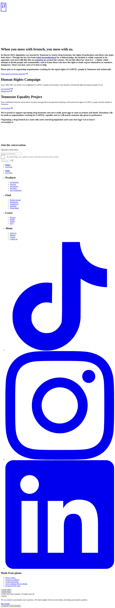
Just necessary (15, 606)
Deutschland (14, 208)
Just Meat (13, 188)
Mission (12, 235)
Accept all (5, 606)
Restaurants (14, 202)
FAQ (11, 223)
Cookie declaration (12, 582)
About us (13, 233)
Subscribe (5, 161)
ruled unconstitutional (46, 57)
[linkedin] (59, 568)
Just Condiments (16, 190)
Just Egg (13, 184)
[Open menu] (2, 2)
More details (5, 604)
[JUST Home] (57, 7)
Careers (12, 237)
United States (6, 592)
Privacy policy (10, 578)
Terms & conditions (12, 580)
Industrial (13, 206)
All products (14, 182)
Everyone (8, 167)
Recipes (12, 217)
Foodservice (14, 204)
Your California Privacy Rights (16, 584)
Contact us (13, 239)
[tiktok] (59, 350)
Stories (12, 221)
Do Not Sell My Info (12, 586)
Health (12, 219)
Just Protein (14, 186)
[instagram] (59, 459)
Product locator (15, 200)
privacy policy (54, 157)
